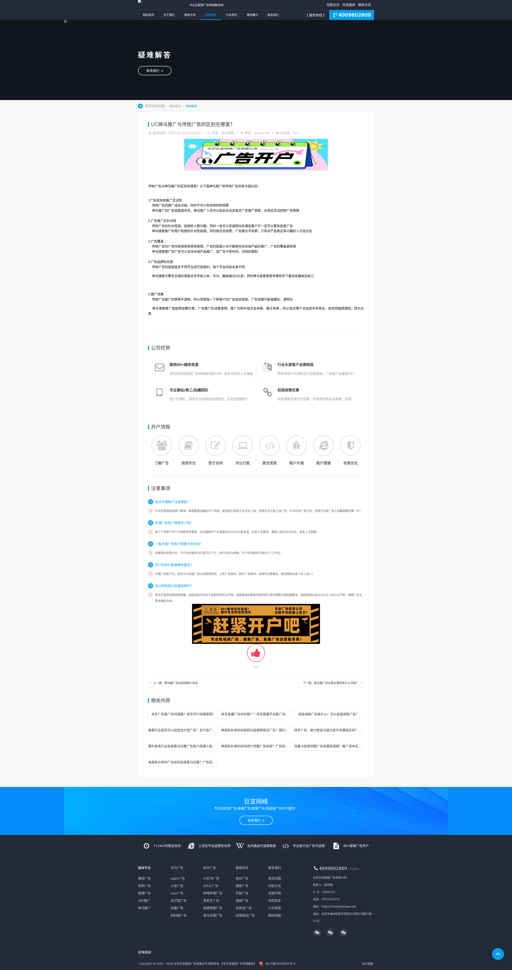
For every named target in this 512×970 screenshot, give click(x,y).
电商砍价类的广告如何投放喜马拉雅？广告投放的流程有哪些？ (193, 762)
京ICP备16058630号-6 (280, 963)
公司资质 (274, 908)
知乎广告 (209, 868)
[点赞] (256, 655)
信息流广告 (244, 908)
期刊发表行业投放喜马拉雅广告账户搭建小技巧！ (183, 746)
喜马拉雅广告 (212, 915)
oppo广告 (178, 878)
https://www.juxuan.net (338, 906)
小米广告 (177, 886)
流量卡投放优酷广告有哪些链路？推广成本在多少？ (331, 746)
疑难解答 (210, 14)
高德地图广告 (212, 908)
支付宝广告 (179, 901)
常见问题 (274, 878)
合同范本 (274, 901)
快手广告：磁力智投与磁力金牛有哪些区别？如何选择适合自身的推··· (343, 730)
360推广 (144, 901)
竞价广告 (242, 878)
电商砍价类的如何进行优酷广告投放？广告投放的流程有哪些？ (266, 746)
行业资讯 (231, 14)
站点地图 (367, 963)
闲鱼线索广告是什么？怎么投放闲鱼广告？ (328, 714)
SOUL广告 (210, 886)
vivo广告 (177, 893)
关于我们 (169, 14)
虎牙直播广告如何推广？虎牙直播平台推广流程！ (256, 714)
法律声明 (274, 893)
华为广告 (177, 868)
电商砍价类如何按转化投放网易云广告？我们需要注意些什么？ (266, 730)
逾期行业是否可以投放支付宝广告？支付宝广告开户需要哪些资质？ (196, 730)
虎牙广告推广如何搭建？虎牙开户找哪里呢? (182, 714)
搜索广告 (242, 886)
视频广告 (242, 901)
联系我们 (273, 14)
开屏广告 (242, 893)
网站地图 (274, 915)
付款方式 (333, 5)
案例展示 (252, 14)
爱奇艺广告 (211, 901)
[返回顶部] (498, 954)
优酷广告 (177, 908)
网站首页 (148, 14)
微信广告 (144, 878)
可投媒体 (348, 5)
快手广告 (144, 886)
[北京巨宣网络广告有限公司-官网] (162, 5)
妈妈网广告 (179, 915)
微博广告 (144, 893)
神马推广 (144, 908)
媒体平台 (190, 14)
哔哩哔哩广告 (212, 893)
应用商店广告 (245, 915)
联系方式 (364, 5)
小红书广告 (211, 878)
